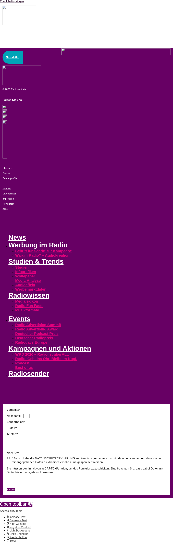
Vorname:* (14, 409)
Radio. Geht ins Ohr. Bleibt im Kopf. (46, 359)
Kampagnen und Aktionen (49, 348)
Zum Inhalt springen (12, 1)
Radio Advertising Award (36, 329)
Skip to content (9, 499)
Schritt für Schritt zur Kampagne (43, 251)
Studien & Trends (36, 261)
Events (19, 319)
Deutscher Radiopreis (34, 338)
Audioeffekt (25, 285)
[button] (16, 504)
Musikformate (27, 310)
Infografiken (25, 272)
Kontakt (7, 188)
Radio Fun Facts (29, 306)
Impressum (9, 198)
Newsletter (8, 203)
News (17, 237)
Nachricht (13, 453)
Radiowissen (28, 295)
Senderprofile (10, 178)
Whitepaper (25, 276)
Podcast (22, 363)
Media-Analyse (28, 280)
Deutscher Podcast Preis (36, 333)
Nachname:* (15, 415)
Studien (22, 267)
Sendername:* (16, 421)
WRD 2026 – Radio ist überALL (42, 354)
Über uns (7, 168)
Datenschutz (9, 193)
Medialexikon (26, 301)
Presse (6, 173)
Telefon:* (13, 434)
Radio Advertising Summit (38, 325)
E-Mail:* (12, 428)
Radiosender (28, 373)
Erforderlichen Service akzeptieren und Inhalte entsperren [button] (44, 486)
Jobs (5, 208)
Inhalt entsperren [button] (18, 482)
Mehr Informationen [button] (19, 478)
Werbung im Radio (38, 245)
